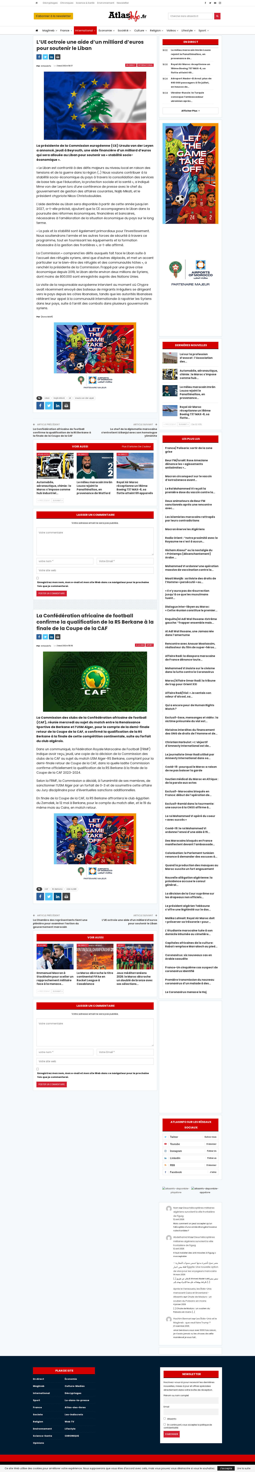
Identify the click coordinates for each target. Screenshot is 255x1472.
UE (70, 398)
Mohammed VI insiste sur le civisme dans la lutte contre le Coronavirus (190, 670)
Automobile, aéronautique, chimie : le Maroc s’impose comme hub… (199, 374)
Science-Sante (42, 1435)
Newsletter (123, 3)
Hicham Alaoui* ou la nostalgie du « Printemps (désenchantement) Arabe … (188, 553)
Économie (105, 30)
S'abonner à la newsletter (53, 16)
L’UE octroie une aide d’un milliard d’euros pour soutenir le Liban (129, 921)
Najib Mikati (59, 398)
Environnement (105, 3)
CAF (46, 889)
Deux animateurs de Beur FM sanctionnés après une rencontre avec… (188, 504)
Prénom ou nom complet (176, 1395)
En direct (130, 65)
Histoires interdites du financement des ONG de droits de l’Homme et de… (191, 731)
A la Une (140, 645)
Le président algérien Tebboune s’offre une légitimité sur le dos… (188, 907)
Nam (176, 1207)
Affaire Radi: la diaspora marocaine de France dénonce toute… (190, 657)
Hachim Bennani (182, 1318)
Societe (38, 1414)
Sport (202, 30)
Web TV (69, 1421)
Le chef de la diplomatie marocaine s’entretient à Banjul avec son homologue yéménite (129, 432)
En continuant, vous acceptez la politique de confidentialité (188, 1426)
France (65, 30)
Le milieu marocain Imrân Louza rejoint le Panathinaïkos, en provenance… (197, 392)
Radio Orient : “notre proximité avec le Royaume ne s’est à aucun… (191, 539)
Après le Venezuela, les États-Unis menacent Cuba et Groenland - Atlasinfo (192, 1293)
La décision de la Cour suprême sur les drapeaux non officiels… (189, 895)
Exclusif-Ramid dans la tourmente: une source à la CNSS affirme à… (189, 805)
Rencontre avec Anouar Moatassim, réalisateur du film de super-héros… (190, 645)
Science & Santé (85, 3)
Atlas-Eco (43, 454)
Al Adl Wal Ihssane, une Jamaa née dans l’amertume (189, 633)
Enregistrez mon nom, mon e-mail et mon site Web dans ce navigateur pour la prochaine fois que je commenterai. (93, 584)
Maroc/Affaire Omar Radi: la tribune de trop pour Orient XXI (190, 682)
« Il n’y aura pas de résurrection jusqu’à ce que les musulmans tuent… (187, 594)
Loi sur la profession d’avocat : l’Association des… (196, 357)
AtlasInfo (171, 1419)
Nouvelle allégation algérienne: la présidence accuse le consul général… (188, 881)
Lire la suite (243, 1468)
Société (123, 30)
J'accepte (226, 1468)
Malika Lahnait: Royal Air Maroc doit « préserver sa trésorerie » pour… (190, 920)
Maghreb (48, 30)
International (84, 30)
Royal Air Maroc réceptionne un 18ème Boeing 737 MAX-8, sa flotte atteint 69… (190, 68)
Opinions (38, 1443)
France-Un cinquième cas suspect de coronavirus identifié (191, 969)
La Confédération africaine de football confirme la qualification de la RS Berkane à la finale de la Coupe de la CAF (62, 432)
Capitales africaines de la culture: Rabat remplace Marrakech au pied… (191, 944)
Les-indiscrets (74, 1414)
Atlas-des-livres (75, 1407)
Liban (47, 398)
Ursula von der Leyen (84, 398)
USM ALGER (71, 889)
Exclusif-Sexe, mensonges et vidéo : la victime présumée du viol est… (191, 719)
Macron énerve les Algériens (185, 529)
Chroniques (66, 3)
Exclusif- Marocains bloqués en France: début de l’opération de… (188, 793)
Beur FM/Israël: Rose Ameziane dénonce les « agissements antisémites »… (186, 464)
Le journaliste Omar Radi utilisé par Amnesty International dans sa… (189, 756)
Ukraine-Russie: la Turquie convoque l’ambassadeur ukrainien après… (187, 97)
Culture (139, 30)
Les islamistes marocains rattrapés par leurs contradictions (190, 518)
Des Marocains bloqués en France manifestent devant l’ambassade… (190, 842)
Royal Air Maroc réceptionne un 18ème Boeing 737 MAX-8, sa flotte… (195, 412)
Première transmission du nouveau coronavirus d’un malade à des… (189, 981)
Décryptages (50, 3)
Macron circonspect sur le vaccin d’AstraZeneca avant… (188, 478)
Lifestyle (187, 30)
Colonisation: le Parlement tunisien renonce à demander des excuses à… (191, 854)
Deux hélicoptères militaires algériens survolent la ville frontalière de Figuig (194, 1212)
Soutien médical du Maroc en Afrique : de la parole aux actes (191, 781)
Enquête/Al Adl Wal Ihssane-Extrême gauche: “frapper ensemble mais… (191, 620)
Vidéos (171, 30)
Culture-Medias (75, 1386)
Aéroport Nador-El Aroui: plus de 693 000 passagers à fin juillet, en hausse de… (191, 82)
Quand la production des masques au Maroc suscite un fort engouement (191, 867)
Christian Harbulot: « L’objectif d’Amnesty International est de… (188, 744)
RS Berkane (57, 889)
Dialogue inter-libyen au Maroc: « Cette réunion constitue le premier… (191, 608)
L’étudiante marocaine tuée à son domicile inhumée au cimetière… (188, 932)
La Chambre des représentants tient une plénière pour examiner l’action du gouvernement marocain (60, 923)
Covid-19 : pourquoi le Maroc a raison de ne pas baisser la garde (191, 768)
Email (166, 1406)
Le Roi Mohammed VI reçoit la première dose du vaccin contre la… (190, 490)
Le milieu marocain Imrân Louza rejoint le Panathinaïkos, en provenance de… (191, 54)
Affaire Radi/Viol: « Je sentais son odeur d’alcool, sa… (188, 694)
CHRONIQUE (72, 1435)
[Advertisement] (190, 1056)
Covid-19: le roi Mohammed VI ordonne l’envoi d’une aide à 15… (187, 830)
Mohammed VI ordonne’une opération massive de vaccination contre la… (191, 568)
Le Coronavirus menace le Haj (186, 992)
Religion (155, 30)
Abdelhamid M (181, 1237)
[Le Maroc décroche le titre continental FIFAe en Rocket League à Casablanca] (95, 957)
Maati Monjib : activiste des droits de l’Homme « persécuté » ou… (190, 580)
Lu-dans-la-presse (77, 1400)
